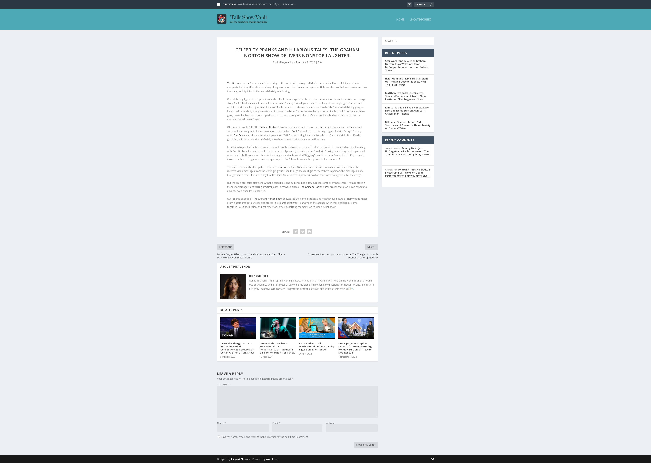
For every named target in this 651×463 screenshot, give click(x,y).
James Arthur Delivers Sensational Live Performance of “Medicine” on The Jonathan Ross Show (277, 348)
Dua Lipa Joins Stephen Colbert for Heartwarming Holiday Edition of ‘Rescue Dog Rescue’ (355, 348)
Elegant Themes (240, 459)
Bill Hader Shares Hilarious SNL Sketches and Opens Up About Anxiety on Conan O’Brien (408, 125)
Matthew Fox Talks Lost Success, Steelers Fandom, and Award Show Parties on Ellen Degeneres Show (405, 96)
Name (221, 423)
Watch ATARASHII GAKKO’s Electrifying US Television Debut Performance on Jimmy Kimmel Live (407, 172)
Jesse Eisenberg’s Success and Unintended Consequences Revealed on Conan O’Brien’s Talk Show (237, 348)
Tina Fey (349, 127)
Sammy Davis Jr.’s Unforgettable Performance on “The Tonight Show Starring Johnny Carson (407, 151)
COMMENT (223, 384)
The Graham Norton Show (241, 83)
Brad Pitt (323, 127)
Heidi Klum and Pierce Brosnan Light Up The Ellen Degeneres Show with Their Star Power (406, 81)
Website (330, 423)
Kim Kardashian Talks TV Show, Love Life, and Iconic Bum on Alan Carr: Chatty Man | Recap (407, 110)
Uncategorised (420, 19)
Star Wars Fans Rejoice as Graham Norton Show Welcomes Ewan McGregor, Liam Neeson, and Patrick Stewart (406, 65)
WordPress (272, 459)
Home (400, 19)
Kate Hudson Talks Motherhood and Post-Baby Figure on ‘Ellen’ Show (316, 346)
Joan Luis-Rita (292, 62)
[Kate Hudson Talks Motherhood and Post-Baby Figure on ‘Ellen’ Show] (317, 327)
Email (276, 423)
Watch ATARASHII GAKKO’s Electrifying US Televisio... (267, 4)
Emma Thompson (277, 167)
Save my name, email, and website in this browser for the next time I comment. (264, 436)
